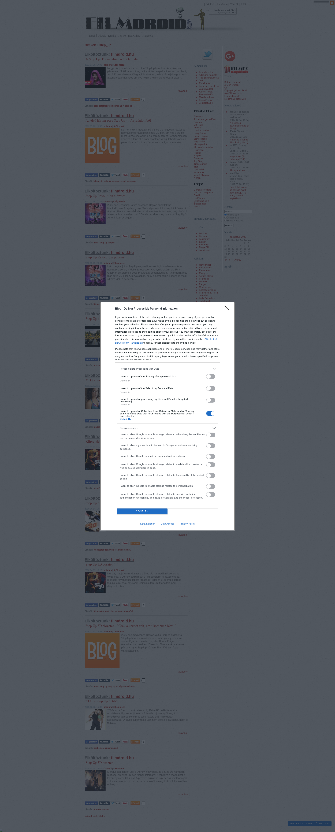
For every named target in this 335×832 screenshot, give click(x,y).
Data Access (167, 523)
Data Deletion (147, 523)
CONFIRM (142, 511)
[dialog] (167, 416)
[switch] (210, 376)
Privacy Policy (187, 523)
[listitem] (167, 369)
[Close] (228, 309)
